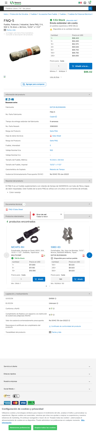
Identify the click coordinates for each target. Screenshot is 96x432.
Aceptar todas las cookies (45, 427)
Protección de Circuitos (19, 14)
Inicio (6, 14)
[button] (6, 3)
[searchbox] (46, 8)
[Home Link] (19, 3)
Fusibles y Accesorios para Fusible (44, 14)
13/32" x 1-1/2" (56, 165)
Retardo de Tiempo (57, 169)
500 (51, 150)
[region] (48, 418)
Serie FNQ (54, 131)
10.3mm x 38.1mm (57, 160)
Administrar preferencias (20, 427)
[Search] (90, 8)
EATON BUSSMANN (58, 107)
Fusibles (63, 14)
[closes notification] (61, 214)
